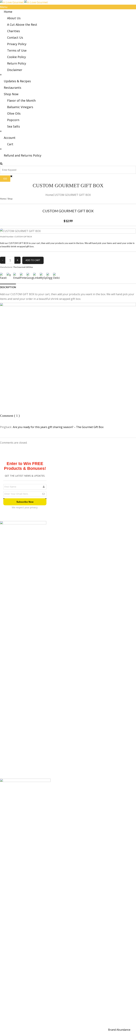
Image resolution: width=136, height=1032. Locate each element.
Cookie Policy (16, 57)
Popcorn (13, 120)
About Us (14, 18)
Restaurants (12, 88)
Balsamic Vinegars (20, 107)
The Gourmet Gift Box (23, 267)
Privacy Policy (16, 44)
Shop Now (11, 94)
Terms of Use (17, 50)
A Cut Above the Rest (22, 25)
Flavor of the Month (21, 100)
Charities (13, 31)
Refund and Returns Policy (22, 155)
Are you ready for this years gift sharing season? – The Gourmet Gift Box (58, 427)
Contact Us (15, 37)
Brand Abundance (119, 1030)
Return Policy (16, 63)
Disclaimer (14, 70)
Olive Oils (14, 113)
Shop (10, 198)
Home (8, 12)
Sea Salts (13, 126)
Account (9, 138)
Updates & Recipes (17, 81)
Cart (10, 144)
